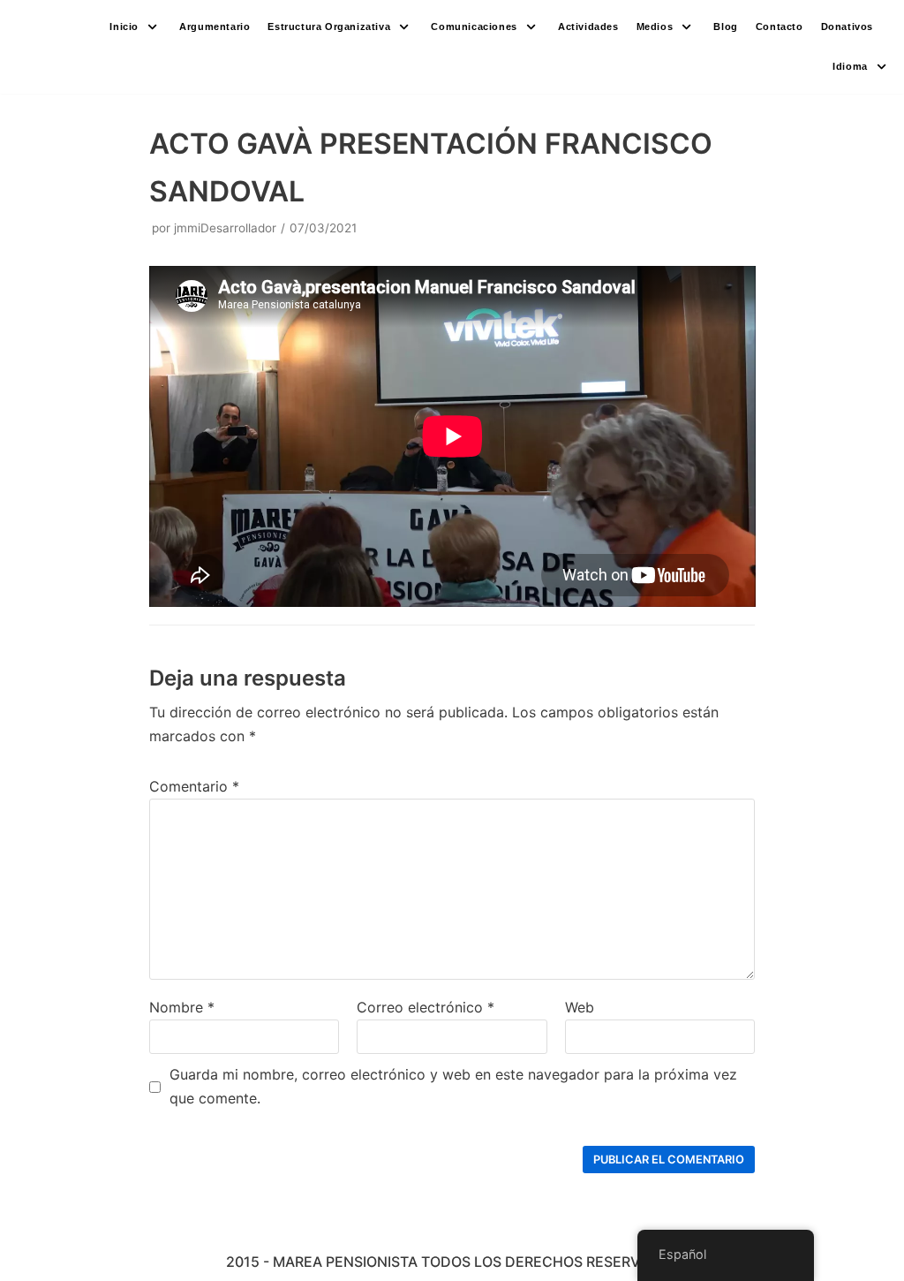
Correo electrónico (425, 1007)
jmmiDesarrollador (225, 228)
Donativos (847, 26)
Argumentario (214, 26)
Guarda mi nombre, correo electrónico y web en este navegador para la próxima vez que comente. (453, 1086)
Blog (725, 26)
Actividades (588, 26)
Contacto (779, 26)
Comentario (194, 786)
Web (579, 1007)
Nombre (182, 1007)
